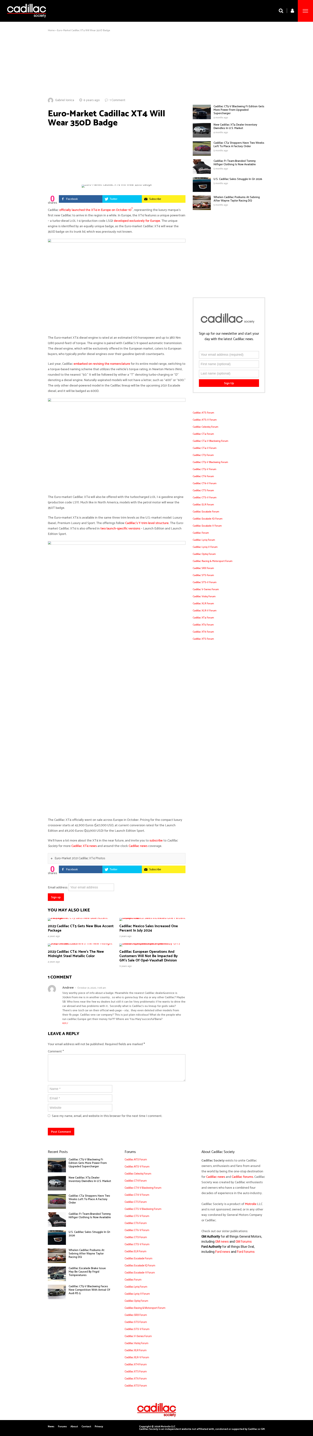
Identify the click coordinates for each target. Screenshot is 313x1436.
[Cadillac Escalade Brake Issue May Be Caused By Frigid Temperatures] (57, 1280)
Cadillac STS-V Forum (204, 582)
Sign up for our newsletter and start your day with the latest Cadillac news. (229, 336)
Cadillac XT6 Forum (203, 632)
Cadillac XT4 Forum (203, 618)
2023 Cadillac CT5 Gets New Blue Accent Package (81, 928)
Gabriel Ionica (64, 100)
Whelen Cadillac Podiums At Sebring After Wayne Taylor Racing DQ (237, 199)
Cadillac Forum (201, 533)
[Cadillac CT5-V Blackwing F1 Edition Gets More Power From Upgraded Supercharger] (202, 118)
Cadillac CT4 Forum (203, 434)
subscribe (156, 840)
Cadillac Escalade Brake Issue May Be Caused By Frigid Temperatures (87, 1272)
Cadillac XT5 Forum (203, 625)
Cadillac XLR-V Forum (204, 611)
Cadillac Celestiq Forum (205, 427)
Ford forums (246, 1252)
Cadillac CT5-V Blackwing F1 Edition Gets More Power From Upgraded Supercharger (239, 110)
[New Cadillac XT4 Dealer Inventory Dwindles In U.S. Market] (202, 136)
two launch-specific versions (120, 528)
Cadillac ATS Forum (203, 413)
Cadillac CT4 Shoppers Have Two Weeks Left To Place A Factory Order (239, 144)
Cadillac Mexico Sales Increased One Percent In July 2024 (148, 928)
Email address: (58, 887)
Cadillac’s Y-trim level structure (147, 523)
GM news (222, 1241)
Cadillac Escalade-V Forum (207, 526)
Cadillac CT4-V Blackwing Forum (210, 441)
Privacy (99, 1426)
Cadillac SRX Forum (203, 568)
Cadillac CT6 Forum (203, 476)
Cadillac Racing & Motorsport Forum (212, 561)
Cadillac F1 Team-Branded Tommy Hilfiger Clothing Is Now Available (235, 163)
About (74, 1426)
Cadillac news (138, 846)
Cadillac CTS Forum (203, 491)
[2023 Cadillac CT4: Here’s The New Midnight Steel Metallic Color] (81, 943)
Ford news (222, 1252)
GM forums (243, 1241)
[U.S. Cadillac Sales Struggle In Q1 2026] (202, 191)
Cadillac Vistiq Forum (204, 597)
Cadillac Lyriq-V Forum (205, 547)
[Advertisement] (156, 65)
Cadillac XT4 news (84, 846)
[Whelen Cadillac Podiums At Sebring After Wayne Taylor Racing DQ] (202, 209)
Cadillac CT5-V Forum (204, 469)
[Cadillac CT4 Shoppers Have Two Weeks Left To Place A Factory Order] (202, 154)
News (51, 1426)
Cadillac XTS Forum (203, 639)
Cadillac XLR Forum (203, 604)
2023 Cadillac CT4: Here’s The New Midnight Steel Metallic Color (76, 954)
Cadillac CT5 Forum (203, 455)
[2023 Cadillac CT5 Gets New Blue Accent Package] (81, 918)
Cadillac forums (242, 1177)
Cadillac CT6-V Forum (204, 483)
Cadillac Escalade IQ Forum (207, 519)
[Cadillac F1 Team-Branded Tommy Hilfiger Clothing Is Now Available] (202, 173)
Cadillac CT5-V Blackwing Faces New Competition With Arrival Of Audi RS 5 (89, 1290)
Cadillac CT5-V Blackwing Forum (210, 462)
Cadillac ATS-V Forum (205, 420)
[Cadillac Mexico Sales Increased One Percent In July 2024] (152, 918)
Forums (62, 1426)
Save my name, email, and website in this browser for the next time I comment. (107, 1116)
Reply (65, 1023)
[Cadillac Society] (26, 20)
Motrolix (250, 1204)
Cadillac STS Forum (203, 575)
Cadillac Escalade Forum (206, 512)
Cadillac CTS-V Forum (204, 498)
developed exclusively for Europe (137, 221)
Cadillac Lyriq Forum (204, 540)
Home (51, 30)
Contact (86, 1426)
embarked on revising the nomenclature (102, 364)
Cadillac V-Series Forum (206, 589)
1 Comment (117, 100)
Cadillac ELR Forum (203, 505)
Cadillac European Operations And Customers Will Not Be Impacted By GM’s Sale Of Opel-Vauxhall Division (148, 956)
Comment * (56, 1051)
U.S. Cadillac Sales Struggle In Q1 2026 (238, 179)
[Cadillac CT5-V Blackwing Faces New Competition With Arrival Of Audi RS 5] (57, 1298)
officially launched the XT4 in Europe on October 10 (96, 210)
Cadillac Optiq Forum (204, 554)
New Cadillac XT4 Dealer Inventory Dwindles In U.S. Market (235, 126)
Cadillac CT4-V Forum (204, 448)
